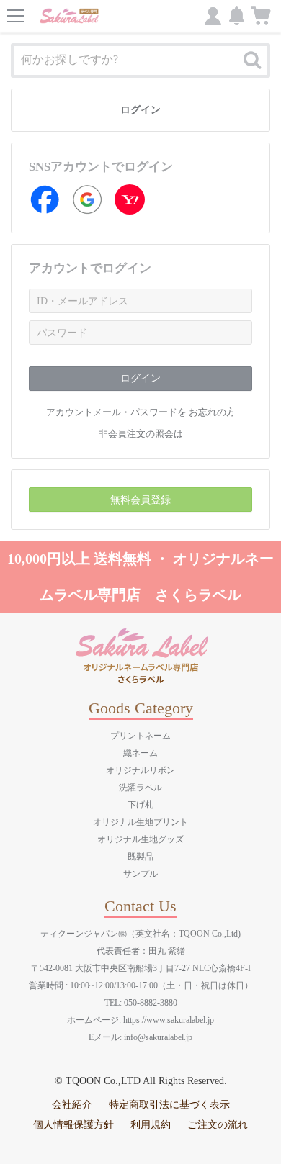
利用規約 (150, 1124)
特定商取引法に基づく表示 (169, 1104)
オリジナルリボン (140, 770)
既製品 (140, 857)
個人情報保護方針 (73, 1124)
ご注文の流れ (217, 1124)
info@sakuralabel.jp (158, 1037)
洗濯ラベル (140, 787)
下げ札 (140, 805)
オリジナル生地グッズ (140, 839)
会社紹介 (72, 1104)
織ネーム (140, 753)
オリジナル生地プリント (140, 822)
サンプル (140, 874)
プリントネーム (140, 736)
